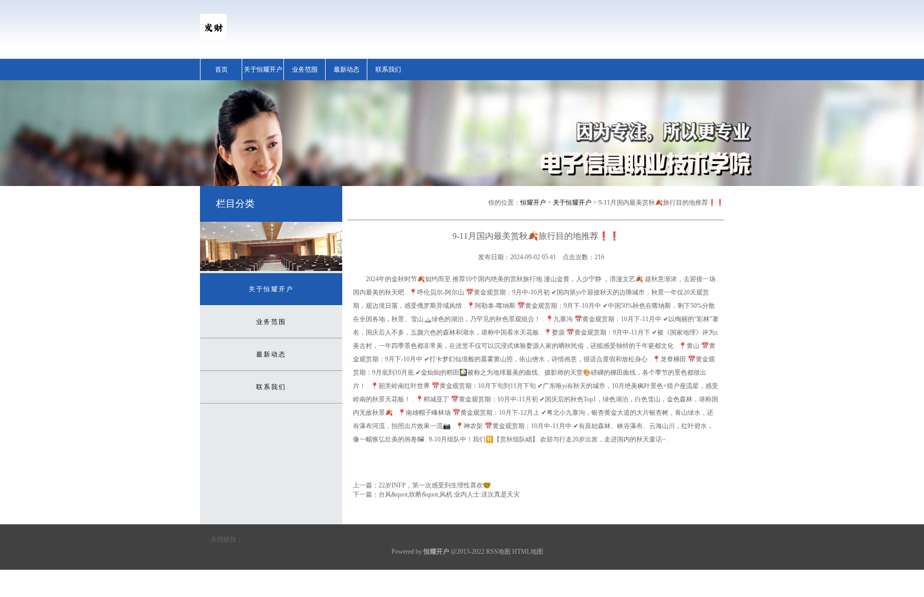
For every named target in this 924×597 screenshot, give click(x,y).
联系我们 (388, 69)
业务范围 (305, 69)
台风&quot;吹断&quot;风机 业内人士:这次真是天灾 (449, 494)
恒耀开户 (533, 202)
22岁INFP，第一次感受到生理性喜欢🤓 (435, 485)
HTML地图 (527, 551)
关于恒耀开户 (263, 69)
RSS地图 (498, 551)
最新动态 (346, 69)
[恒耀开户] (213, 38)
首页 (221, 69)
